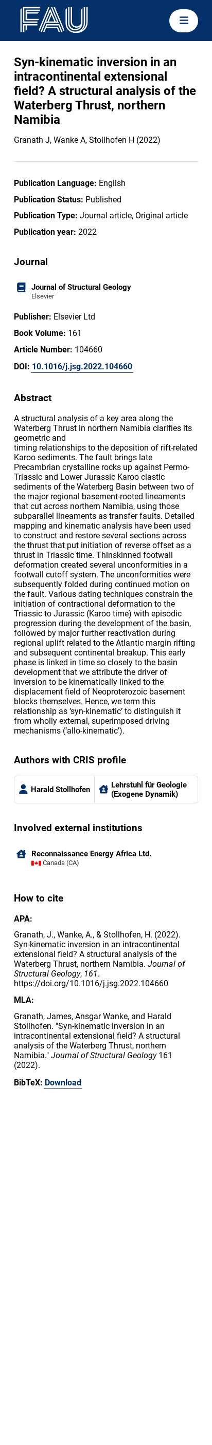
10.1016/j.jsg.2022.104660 (82, 366)
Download (63, 1082)
